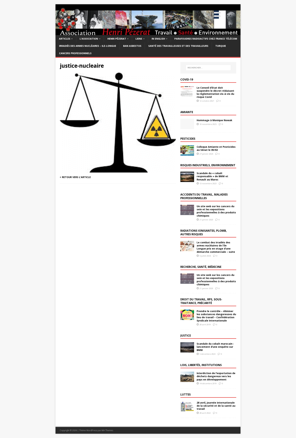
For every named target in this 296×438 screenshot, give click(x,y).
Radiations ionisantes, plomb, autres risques (203, 232)
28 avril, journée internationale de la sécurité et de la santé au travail (216, 405)
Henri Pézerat (116, 38)
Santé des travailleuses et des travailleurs (178, 45)
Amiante (186, 112)
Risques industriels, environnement (207, 165)
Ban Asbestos (132, 45)
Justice (185, 335)
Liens (138, 38)
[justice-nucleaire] (118, 170)
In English (158, 38)
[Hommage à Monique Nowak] (187, 127)
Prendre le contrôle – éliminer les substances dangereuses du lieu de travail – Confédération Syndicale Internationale (216, 315)
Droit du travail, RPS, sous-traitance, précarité (201, 301)
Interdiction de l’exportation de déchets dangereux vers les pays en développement (216, 376)
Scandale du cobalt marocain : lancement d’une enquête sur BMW (215, 346)
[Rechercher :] (208, 68)
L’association (89, 38)
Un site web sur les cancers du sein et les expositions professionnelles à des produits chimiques (216, 211)
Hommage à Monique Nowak (214, 120)
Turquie (220, 45)
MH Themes (107, 430)
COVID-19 (186, 79)
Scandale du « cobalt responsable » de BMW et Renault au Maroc (212, 176)
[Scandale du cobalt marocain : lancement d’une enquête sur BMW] (187, 350)
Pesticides (187, 139)
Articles (64, 38)
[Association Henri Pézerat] (148, 33)
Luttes (185, 394)
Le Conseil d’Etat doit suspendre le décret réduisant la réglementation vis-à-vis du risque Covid (215, 92)
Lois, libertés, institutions (201, 365)
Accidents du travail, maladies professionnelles (204, 196)
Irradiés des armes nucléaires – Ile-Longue (87, 45)
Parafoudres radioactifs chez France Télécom (205, 38)
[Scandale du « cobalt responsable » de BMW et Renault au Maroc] (187, 180)
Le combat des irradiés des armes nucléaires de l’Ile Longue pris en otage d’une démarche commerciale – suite (216, 247)
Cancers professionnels (75, 53)
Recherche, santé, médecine (200, 267)
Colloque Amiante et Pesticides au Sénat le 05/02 (216, 148)
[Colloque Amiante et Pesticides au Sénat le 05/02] (187, 153)
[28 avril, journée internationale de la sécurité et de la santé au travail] (187, 409)
